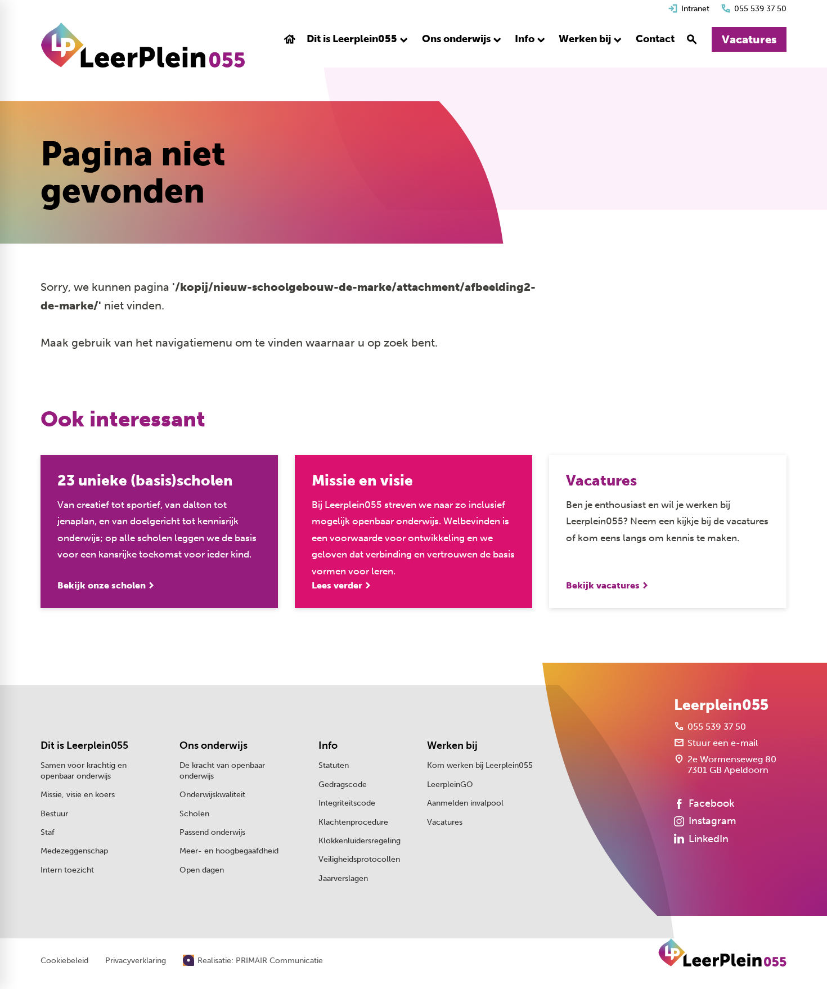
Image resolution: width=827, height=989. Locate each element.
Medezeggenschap (74, 851)
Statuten (333, 765)
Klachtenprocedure (353, 822)
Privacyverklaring (135, 960)
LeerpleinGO (450, 784)
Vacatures (444, 822)
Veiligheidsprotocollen (359, 859)
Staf (48, 832)
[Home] (143, 45)
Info (328, 745)
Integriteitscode (346, 803)
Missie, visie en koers (78, 794)
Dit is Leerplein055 (84, 745)
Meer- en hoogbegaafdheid (228, 851)
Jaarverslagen (343, 878)
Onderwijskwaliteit (212, 794)
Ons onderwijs (213, 745)
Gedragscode (342, 784)
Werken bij (452, 745)
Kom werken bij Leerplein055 (480, 765)
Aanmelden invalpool (465, 803)
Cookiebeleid (64, 960)
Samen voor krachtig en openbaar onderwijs (84, 770)
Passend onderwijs (212, 832)
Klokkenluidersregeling (359, 841)
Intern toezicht (67, 870)
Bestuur (54, 814)
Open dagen (201, 870)
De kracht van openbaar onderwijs (222, 770)
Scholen (194, 814)
